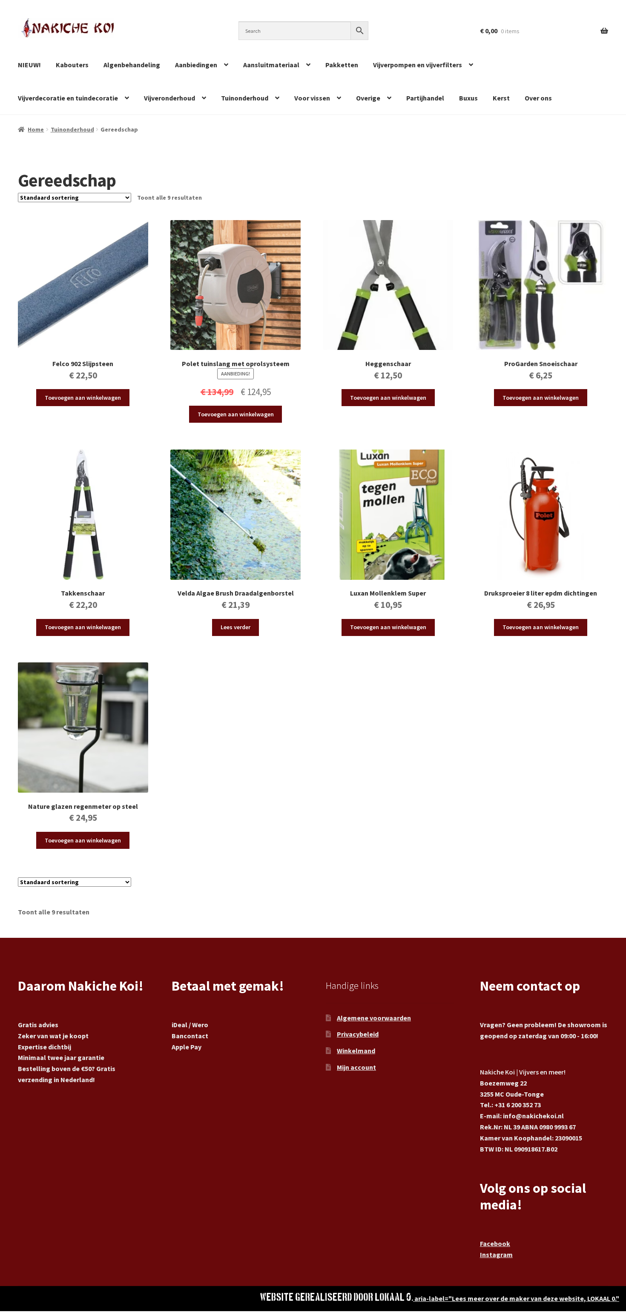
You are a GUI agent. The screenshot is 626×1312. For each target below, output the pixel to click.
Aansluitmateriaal (271, 64)
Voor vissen (312, 98)
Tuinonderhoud (244, 98)
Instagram (496, 1254)
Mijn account (356, 1067)
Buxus (468, 98)
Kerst (501, 98)
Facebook (495, 1243)
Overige (368, 98)
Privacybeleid (358, 1034)
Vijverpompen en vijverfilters (417, 64)
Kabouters (72, 64)
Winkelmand (356, 1050)
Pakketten (341, 64)
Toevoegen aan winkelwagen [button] (83, 397)
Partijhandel (425, 98)
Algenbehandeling (131, 64)
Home (36, 129)
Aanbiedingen (196, 64)
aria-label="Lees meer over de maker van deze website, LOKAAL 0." (516, 1298)
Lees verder (235, 627)
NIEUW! (29, 64)
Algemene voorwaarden (374, 1018)
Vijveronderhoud (169, 98)
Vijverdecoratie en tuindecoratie (68, 98)
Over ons (538, 98)
